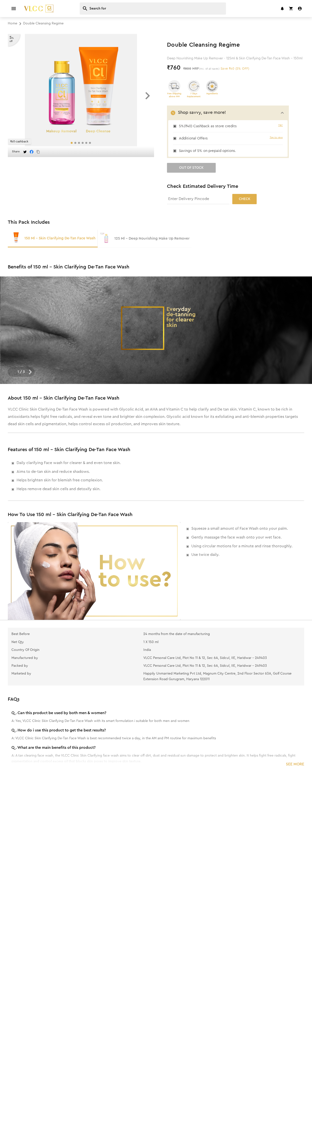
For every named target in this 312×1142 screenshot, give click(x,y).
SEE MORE (295, 764)
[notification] (282, 8)
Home (12, 23)
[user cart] (291, 8)
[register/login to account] (299, 8)
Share (16, 151)
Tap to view (276, 137)
